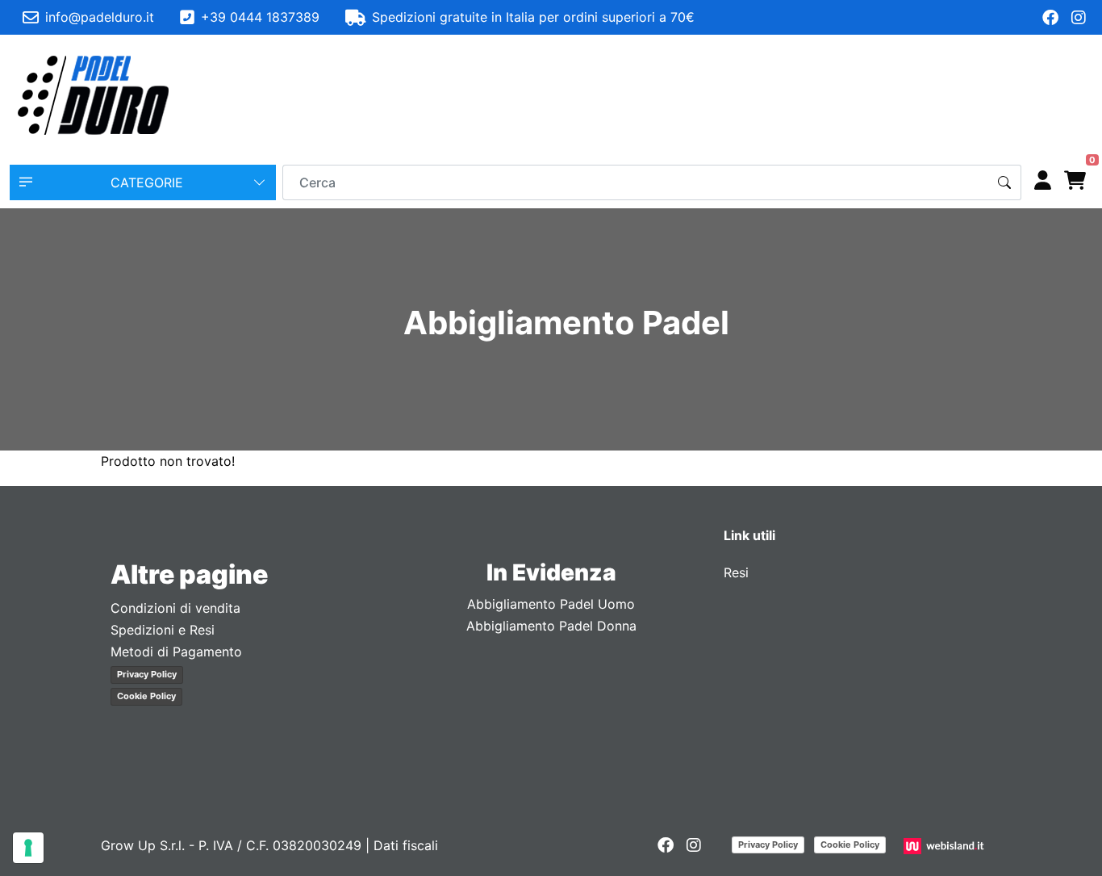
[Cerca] (1004, 182)
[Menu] (1074, 95)
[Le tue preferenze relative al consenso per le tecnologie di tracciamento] (28, 847)
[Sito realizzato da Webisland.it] (946, 845)
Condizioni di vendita (175, 608)
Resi (736, 572)
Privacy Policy (147, 674)
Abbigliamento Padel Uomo (551, 604)
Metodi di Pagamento (176, 651)
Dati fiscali (406, 845)
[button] (143, 182)
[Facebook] (1050, 17)
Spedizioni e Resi (163, 630)
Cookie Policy (146, 696)
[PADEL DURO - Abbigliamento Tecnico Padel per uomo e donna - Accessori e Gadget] (93, 95)
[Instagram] (1078, 17)
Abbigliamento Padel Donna (551, 626)
